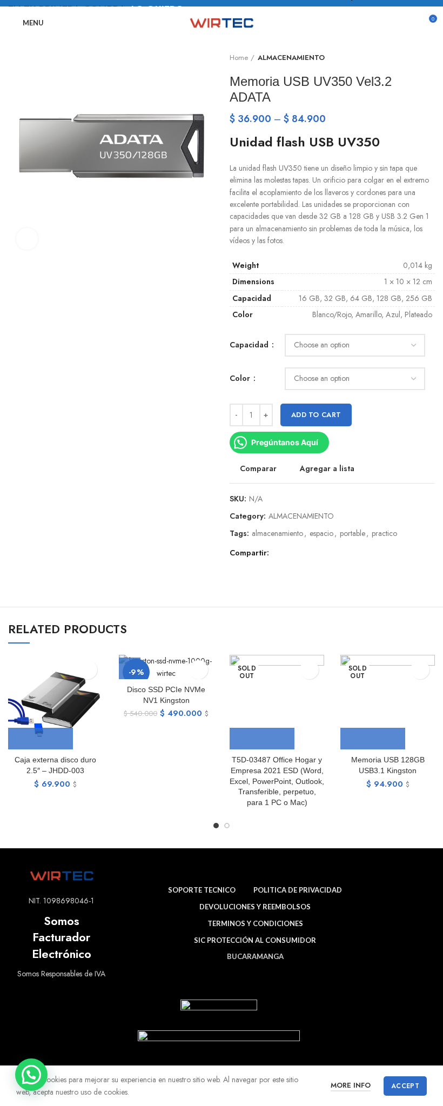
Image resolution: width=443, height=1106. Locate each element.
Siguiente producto (429, 57)
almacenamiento (277, 533)
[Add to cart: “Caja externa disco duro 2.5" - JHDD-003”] (40, 738)
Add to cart (316, 415)
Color (241, 378)
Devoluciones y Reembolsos (255, 906)
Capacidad (250, 345)
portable (352, 533)
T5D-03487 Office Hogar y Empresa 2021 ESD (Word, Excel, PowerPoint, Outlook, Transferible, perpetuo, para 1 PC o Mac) (277, 780)
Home (239, 58)
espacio (321, 533)
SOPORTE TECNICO (202, 890)
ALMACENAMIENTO (291, 58)
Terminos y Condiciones (255, 923)
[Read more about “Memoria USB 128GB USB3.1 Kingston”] (372, 738)
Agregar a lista (327, 468)
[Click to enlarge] (27, 239)
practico (384, 533)
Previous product (407, 57)
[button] (31, 1074)
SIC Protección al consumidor (255, 940)
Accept (405, 1086)
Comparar (258, 468)
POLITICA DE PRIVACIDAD (297, 890)
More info (351, 1085)
